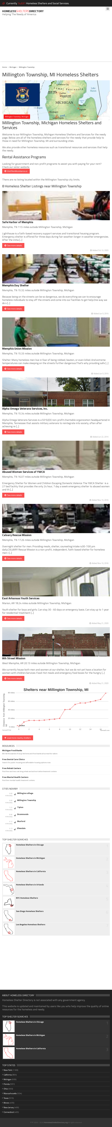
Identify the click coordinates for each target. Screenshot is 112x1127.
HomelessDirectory (23, 11)
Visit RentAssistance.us (16, 171)
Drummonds (22, 814)
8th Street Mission (13, 658)
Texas (6, 1098)
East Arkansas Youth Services (20, 598)
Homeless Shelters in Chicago (30, 844)
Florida (7, 1084)
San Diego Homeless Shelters (29, 911)
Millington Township (27, 67)
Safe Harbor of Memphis (17, 222)
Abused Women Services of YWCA (23, 471)
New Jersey (9, 1107)
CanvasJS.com (105, 730)
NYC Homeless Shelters (27, 898)
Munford (21, 821)
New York (8, 1070)
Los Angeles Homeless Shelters (30, 924)
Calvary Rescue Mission (17, 535)
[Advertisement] (56, 40)
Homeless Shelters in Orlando (30, 884)
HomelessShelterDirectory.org (56, 1122)
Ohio (6, 1088)
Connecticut (9, 1112)
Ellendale (21, 828)
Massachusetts (10, 1093)
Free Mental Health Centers (15, 777)
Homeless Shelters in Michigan (30, 858)
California (8, 1074)
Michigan (12, 67)
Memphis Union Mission (17, 348)
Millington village (25, 793)
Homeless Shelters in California (31, 871)
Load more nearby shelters (18, 737)
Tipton (20, 807)
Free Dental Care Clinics (13, 759)
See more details (14, 245)
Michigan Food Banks (12, 750)
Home (4, 67)
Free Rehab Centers (11, 768)
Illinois (6, 1102)
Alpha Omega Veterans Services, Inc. (25, 408)
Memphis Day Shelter (15, 285)
